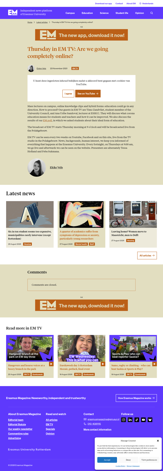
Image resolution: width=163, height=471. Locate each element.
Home (30, 22)
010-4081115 (94, 424)
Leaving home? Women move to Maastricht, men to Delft (128, 233)
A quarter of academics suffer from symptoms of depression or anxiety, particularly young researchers (79, 235)
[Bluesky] (150, 419)
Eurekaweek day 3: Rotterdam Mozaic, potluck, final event (76, 367)
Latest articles (42, 22)
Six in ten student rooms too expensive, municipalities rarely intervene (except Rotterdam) (29, 235)
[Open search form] (151, 13)
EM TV (75, 68)
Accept (107, 460)
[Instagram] (123, 419)
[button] (158, 440)
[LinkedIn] (130, 419)
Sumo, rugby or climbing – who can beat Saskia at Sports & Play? (130, 367)
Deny (128, 460)
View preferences (149, 460)
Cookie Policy (120, 466)
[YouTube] (143, 419)
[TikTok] (136, 419)
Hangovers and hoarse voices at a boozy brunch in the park (26, 367)
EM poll (47, 120)
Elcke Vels (41, 68)
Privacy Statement (133, 466)
